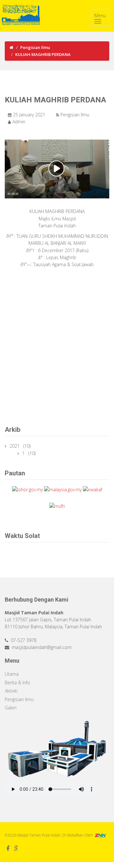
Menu (100, 15)
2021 (15, 446)
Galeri (10, 708)
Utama (12, 674)
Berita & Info (17, 682)
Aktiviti (11, 691)
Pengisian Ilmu (35, 47)
